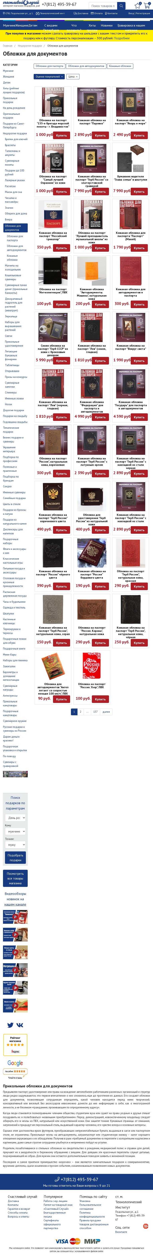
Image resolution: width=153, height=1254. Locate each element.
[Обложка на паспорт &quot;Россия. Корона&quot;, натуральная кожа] (92, 609)
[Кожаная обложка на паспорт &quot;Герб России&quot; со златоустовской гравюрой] (92, 158)
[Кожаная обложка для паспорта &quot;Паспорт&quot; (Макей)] (130, 214)
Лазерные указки (15, 180)
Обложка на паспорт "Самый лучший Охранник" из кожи (53, 180)
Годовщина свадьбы (15, 422)
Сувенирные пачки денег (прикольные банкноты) (16, 289)
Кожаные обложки (120, 66)
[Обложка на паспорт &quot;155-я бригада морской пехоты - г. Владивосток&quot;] (53, 102)
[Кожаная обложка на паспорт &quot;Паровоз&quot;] (92, 102)
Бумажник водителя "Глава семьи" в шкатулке (130, 178)
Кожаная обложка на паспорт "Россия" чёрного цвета (53, 574)
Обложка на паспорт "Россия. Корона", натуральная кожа (92, 631)
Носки (8, 404)
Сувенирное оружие (14, 721)
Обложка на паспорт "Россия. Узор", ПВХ (92, 685)
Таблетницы (12, 365)
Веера (8, 219)
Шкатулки (8, 613)
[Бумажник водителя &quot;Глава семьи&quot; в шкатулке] (130, 158)
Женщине (22, 25)
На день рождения (14, 108)
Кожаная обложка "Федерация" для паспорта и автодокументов (92, 406)
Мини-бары (9, 654)
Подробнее (122, 38)
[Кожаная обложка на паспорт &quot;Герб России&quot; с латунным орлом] (92, 440)
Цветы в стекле (12, 504)
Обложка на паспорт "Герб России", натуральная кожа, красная (130, 576)
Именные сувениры (14, 492)
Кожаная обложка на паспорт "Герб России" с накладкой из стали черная (130, 463)
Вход (131, 13)
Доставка (82, 13)
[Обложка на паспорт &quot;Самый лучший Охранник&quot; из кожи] (53, 158)
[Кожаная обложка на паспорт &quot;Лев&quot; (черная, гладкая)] (53, 383)
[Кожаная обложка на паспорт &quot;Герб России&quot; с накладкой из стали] (130, 496)
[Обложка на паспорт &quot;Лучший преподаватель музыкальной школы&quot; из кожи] (92, 214)
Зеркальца (11, 316)
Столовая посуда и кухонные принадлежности (14, 582)
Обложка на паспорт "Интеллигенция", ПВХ (52, 290)
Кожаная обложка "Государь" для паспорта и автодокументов (131, 405)
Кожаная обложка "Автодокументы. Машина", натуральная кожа (92, 294)
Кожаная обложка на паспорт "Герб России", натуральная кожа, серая (53, 631)
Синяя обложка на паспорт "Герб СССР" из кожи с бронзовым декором (53, 350)
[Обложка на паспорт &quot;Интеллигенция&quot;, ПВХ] (53, 271)
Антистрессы (10, 695)
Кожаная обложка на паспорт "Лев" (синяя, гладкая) (92, 349)
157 (95, 711)
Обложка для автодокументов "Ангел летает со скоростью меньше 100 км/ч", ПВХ (53, 688)
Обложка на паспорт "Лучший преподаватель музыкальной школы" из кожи (92, 237)
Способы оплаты (18, 1212)
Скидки (7, 486)
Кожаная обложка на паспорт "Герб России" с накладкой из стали (130, 518)
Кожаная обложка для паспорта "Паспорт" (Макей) (130, 236)
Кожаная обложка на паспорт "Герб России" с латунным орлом (91, 462)
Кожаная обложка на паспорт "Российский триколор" (53, 236)
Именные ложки (14, 398)
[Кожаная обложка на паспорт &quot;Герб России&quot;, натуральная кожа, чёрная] (130, 609)
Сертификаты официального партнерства (52, 1224)
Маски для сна (13, 192)
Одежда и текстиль (14, 607)
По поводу (9, 756)
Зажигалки (9, 666)
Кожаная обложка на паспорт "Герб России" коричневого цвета (53, 518)
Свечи (8, 336)
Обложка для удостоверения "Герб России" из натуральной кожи (92, 519)
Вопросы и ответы (18, 1216)
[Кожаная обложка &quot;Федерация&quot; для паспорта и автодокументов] (92, 383)
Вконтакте (121, 1232)
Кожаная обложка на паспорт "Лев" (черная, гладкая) (53, 405)
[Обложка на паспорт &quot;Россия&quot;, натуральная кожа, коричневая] (53, 440)
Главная (7, 45)
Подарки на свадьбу (15, 416)
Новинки (107, 25)
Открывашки (12, 371)
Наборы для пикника (15, 660)
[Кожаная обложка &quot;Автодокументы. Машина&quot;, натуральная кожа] (92, 271)
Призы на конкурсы (16, 377)
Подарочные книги (14, 648)
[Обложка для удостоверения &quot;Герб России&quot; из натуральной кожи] (92, 496)
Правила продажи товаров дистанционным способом (94, 1224)
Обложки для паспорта (49, 66)
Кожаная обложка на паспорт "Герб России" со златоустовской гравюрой (92, 181)
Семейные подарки (14, 498)
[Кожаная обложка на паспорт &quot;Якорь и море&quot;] (130, 102)
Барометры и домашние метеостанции (11, 676)
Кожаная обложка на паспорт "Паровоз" (92, 121)
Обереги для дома (16, 213)
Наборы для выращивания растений (13, 326)
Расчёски (10, 186)
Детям (32, 25)
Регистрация (143, 13)
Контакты (112, 13)
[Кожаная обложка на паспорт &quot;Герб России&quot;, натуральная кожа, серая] (53, 609)
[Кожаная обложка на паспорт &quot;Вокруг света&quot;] (130, 327)
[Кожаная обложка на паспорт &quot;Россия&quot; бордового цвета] (92, 553)
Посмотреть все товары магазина (15, 878)
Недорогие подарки (30, 45)
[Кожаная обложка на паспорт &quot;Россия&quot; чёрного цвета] (53, 553)
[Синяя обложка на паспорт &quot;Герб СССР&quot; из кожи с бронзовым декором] (53, 327)
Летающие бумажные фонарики (11, 355)
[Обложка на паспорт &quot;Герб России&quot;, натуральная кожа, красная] (130, 553)
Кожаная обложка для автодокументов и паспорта (130, 292)
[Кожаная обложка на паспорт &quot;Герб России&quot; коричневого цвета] (53, 496)
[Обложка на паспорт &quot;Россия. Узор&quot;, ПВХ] (92, 665)
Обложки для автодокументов (86, 66)
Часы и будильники (14, 601)
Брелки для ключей (16, 139)
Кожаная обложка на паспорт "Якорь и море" (130, 121)
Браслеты (10, 145)
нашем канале (15, 904)
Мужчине (9, 25)
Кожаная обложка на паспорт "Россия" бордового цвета (92, 574)
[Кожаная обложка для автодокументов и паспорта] (130, 271)
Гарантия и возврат (19, 1209)
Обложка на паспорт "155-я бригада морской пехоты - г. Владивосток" (53, 123)
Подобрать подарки (15, 857)
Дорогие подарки (13, 410)
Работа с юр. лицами (55, 1201)
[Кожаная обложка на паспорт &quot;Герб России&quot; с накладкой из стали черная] (130, 440)
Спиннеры (11, 392)
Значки (9, 207)
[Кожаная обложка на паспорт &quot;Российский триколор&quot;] (53, 214)
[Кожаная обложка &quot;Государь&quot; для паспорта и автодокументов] (130, 383)
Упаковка (84, 1201)
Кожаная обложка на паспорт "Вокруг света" (130, 347)
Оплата (98, 13)
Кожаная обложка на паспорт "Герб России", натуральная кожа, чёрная (130, 632)
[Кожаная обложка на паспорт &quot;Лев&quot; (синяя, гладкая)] (92, 327)
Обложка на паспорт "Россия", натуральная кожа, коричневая (52, 462)
